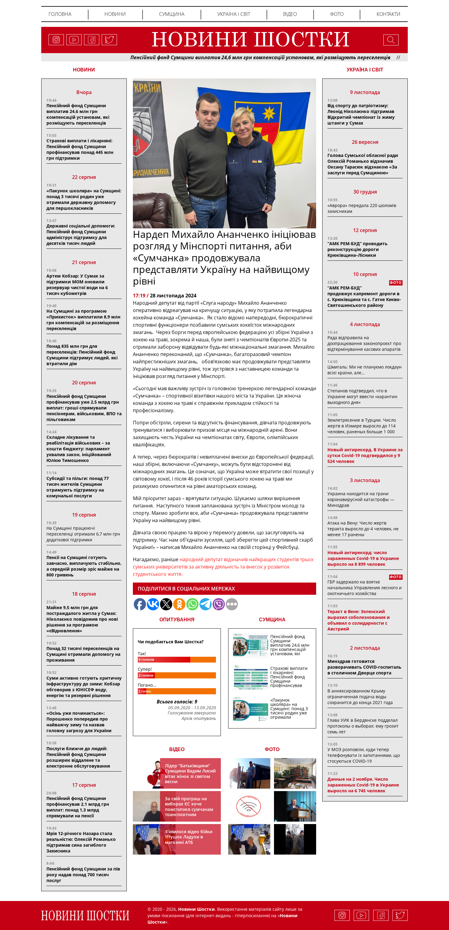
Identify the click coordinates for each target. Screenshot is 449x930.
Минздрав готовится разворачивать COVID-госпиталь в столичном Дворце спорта (364, 667)
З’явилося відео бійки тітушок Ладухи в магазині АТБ (188, 837)
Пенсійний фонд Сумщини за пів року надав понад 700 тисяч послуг (83, 874)
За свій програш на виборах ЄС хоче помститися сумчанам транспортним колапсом (189, 809)
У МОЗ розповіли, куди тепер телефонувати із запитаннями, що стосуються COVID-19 (363, 755)
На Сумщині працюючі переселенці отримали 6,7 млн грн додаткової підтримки (83, 534)
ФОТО (272, 749)
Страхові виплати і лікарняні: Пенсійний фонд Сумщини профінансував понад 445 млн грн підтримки (79, 149)
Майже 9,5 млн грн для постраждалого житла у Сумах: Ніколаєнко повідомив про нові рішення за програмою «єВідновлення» (82, 619)
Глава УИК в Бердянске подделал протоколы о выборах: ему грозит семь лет (363, 726)
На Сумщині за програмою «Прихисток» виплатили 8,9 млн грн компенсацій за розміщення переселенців (83, 319)
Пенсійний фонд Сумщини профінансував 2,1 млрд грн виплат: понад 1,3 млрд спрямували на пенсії (77, 807)
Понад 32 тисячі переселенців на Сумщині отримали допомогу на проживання (83, 654)
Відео (290, 14)
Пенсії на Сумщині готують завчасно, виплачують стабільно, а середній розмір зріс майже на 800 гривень (84, 566)
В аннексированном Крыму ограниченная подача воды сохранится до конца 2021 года (360, 696)
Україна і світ (233, 14)
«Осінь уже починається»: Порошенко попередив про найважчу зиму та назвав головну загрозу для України (78, 721)
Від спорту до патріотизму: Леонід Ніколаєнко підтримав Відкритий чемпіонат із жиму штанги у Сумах (361, 114)
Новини (115, 14)
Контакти (388, 14)
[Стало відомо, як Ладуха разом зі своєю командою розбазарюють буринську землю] (249, 773)
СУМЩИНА (272, 619)
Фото (337, 14)
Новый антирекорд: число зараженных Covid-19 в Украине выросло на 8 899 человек (363, 558)
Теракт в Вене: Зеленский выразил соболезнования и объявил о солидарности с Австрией (358, 620)
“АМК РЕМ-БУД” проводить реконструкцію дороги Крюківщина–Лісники (357, 249)
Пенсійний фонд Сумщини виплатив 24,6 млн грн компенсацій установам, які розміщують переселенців (232, 57)
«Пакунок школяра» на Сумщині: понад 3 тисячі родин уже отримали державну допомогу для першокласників (83, 199)
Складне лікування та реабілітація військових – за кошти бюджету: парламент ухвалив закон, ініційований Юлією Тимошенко (78, 448)
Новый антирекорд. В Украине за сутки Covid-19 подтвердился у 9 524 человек (365, 455)
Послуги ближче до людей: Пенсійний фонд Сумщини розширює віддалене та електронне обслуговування (78, 757)
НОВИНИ (84, 69)
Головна (60, 14)
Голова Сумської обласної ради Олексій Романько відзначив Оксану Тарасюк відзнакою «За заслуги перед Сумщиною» (362, 164)
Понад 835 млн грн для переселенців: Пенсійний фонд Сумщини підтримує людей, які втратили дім (82, 354)
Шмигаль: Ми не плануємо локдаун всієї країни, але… (364, 370)
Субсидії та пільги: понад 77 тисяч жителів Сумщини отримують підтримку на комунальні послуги (77, 487)
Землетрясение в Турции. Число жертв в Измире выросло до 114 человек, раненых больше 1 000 (361, 425)
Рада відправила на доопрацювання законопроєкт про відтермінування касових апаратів (364, 343)
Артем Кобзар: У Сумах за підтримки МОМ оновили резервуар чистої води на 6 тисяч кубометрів (77, 284)
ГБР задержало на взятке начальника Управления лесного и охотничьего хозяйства (364, 587)
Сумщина (171, 14)
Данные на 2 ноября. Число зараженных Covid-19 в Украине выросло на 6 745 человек (363, 785)
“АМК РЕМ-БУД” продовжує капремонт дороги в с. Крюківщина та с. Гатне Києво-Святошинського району (364, 296)
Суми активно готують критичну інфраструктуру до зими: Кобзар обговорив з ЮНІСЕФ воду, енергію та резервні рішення (84, 686)
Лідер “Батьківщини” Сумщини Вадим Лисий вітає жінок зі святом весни (190, 774)
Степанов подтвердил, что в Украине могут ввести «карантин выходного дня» (362, 396)
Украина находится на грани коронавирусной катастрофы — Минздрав (360, 499)
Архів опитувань (199, 718)
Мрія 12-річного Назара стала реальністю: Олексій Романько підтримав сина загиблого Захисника (81, 842)
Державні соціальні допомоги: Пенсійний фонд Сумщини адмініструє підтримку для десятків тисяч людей (80, 234)
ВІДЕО (176, 749)
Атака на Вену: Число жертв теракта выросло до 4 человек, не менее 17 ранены (363, 528)
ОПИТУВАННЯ (177, 619)
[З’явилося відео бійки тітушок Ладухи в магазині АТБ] (249, 839)
